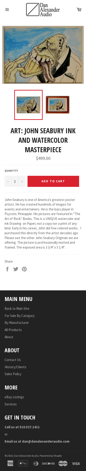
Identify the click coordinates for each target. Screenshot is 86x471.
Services (11, 404)
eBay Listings (14, 397)
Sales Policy (13, 374)
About (9, 337)
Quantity (11, 170)
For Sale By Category (20, 315)
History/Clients (15, 367)
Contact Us (13, 360)
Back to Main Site (17, 308)
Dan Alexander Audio (26, 455)
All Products (13, 330)
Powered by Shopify (51, 455)
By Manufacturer (17, 322)
